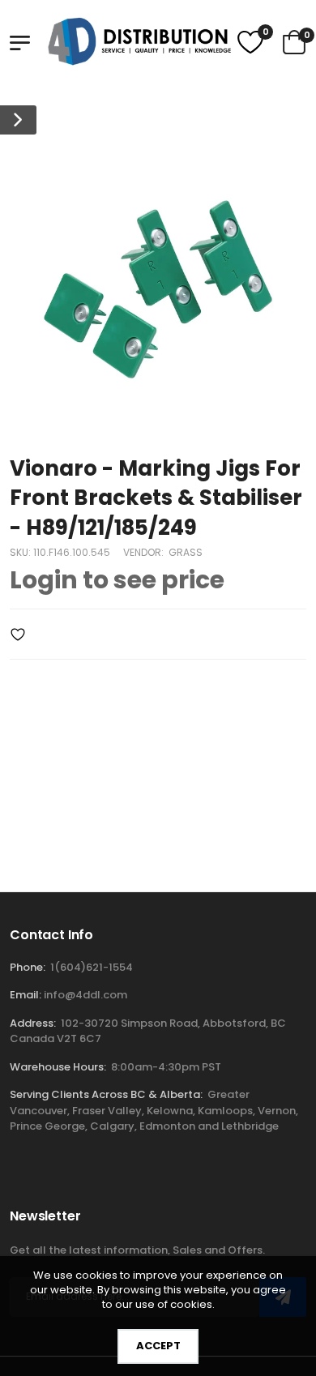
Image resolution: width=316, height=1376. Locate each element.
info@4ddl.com (85, 994)
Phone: (27, 967)
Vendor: (144, 552)
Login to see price (117, 580)
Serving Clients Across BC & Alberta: (106, 1094)
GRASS (186, 552)
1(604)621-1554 (91, 967)
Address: (33, 1023)
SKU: (21, 552)
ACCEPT (158, 1345)
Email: (25, 994)
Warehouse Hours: (58, 1067)
